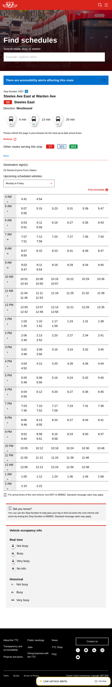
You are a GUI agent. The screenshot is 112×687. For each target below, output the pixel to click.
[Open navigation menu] (106, 5)
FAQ (54, 654)
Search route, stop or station (22, 48)
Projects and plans (13, 657)
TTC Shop (57, 647)
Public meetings (36, 640)
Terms (6, 676)
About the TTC (11, 640)
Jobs (30, 647)
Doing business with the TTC (38, 655)
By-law (16, 676)
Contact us (92, 641)
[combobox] (54, 57)
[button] (100, 681)
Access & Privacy (31, 676)
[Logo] (9, 5)
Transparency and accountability (13, 648)
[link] (56, 80)
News (55, 640)
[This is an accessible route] (26, 91)
